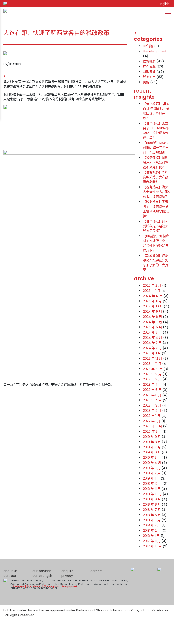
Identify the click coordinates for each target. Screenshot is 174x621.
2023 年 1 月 (151, 416)
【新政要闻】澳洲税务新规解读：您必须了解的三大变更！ (155, 262)
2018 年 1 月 (151, 535)
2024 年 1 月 (152, 353)
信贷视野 (149, 61)
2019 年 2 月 (152, 473)
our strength (42, 575)
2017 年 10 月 (152, 546)
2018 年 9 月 (152, 499)
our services (41, 571)
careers (96, 571)
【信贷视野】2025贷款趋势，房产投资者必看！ (156, 177)
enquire (67, 571)
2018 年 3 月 (152, 525)
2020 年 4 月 (152, 426)
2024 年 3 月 (152, 343)
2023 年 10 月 (152, 369)
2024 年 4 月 (152, 337)
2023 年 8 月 (152, 379)
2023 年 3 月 (152, 405)
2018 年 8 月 (152, 504)
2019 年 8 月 (152, 442)
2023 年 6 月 (152, 389)
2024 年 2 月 (152, 348)
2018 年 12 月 (152, 483)
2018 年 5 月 (152, 520)
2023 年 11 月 (152, 363)
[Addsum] (3, 15)
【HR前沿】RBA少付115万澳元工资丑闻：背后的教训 (156, 148)
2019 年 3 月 (152, 468)
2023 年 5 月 (152, 395)
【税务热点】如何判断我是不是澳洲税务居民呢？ (155, 226)
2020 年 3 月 (152, 431)
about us (10, 571)
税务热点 (149, 77)
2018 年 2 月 (152, 530)
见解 (146, 82)
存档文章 (149, 66)
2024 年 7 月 (152, 322)
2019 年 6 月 (152, 452)
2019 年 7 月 (152, 447)
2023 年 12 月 (152, 358)
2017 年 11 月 (152, 541)
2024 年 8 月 (152, 316)
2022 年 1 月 (151, 421)
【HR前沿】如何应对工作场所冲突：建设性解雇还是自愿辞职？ (156, 243)
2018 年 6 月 (152, 515)
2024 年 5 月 (152, 332)
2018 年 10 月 (152, 494)
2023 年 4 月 (152, 400)
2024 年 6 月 (152, 327)
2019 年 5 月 (152, 457)
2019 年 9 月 (152, 436)
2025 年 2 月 (152, 285)
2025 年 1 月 (151, 290)
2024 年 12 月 (153, 296)
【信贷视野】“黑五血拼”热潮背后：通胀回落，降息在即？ (156, 111)
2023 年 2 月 (152, 410)
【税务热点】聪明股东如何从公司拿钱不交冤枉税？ (155, 162)
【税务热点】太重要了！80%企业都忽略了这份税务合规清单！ (156, 130)
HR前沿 (148, 46)
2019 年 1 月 (151, 478)
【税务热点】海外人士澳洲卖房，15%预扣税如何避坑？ (156, 192)
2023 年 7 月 (152, 384)
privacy (67, 575)
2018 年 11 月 (152, 489)
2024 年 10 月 (153, 306)
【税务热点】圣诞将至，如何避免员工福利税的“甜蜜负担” (156, 209)
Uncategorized (154, 51)
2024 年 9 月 (152, 311)
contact (9, 575)
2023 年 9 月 (152, 374)
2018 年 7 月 (152, 509)
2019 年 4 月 (152, 462)
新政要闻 (149, 71)
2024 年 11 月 (152, 301)
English (164, 4)
